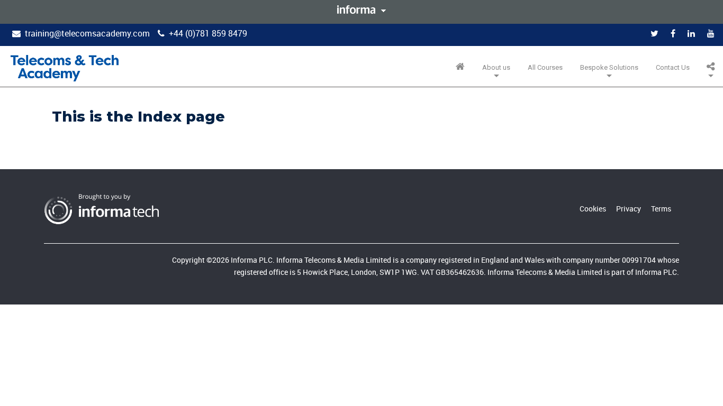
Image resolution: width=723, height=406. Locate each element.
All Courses (545, 67)
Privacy (628, 209)
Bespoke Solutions (609, 67)
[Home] (65, 68)
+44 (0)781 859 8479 (208, 33)
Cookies (593, 209)
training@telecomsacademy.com (87, 33)
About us (496, 67)
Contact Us (673, 67)
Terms (661, 209)
